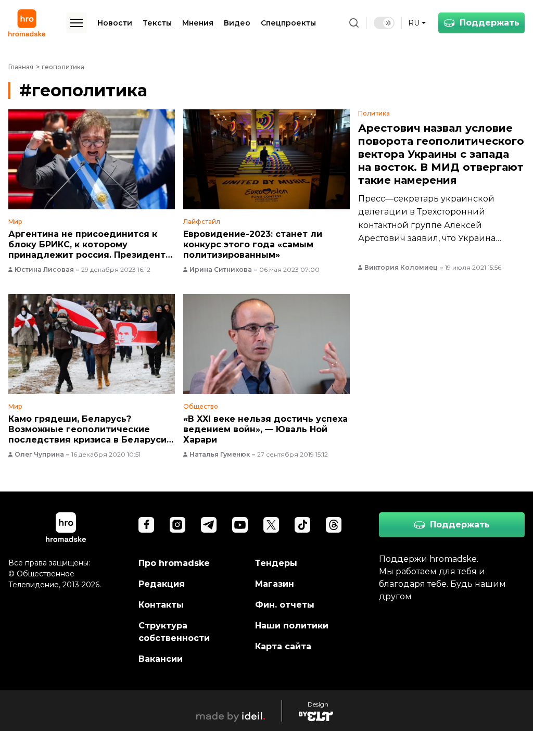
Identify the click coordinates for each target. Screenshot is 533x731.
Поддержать (489, 23)
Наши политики (291, 626)
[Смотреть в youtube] (240, 525)
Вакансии (160, 659)
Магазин (274, 584)
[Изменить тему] (384, 23)
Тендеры (276, 563)
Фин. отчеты (284, 605)
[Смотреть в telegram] (209, 525)
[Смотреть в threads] (333, 525)
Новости (114, 23)
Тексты (157, 23)
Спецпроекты (288, 23)
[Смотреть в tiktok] (302, 525)
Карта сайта (283, 646)
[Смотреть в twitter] (271, 525)
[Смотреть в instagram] (177, 525)
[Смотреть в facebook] (146, 525)
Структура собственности (174, 632)
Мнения (197, 23)
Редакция (161, 584)
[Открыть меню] (76, 22)
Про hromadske (174, 563)
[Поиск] (354, 22)
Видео (237, 23)
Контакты (161, 605)
